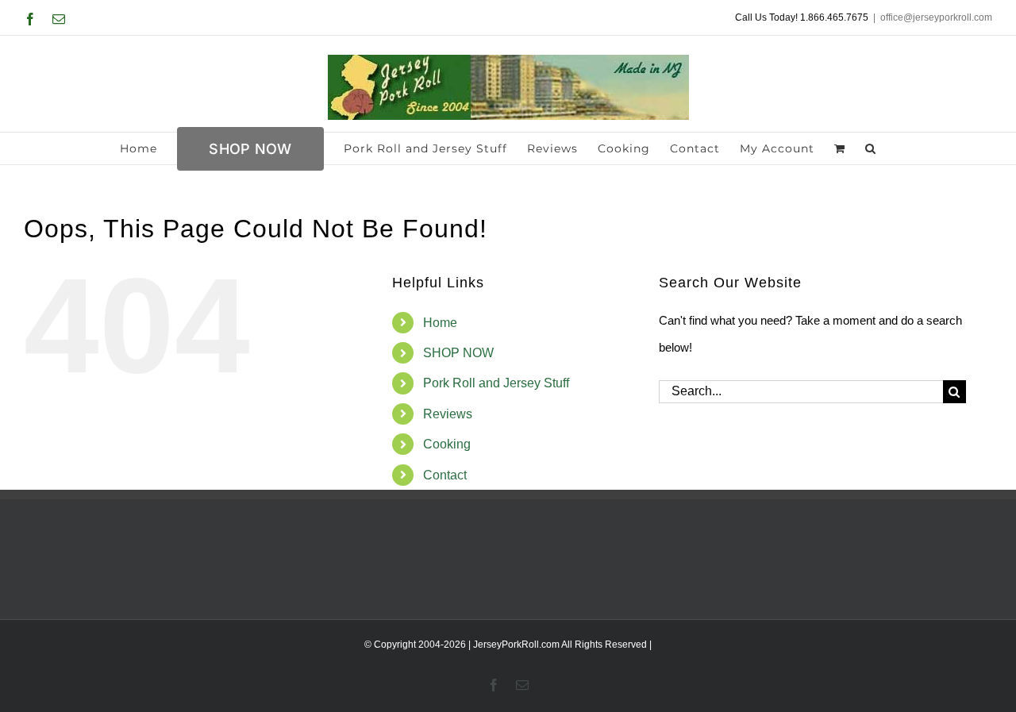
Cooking (447, 444)
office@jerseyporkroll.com (936, 17)
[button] (870, 148)
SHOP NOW (458, 353)
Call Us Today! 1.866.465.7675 (801, 17)
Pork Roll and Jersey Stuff (496, 383)
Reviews (447, 414)
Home (440, 322)
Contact (445, 475)
